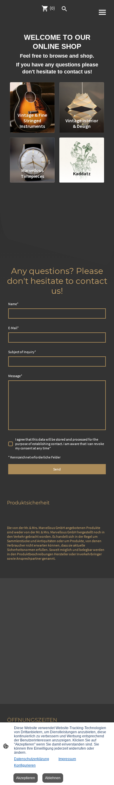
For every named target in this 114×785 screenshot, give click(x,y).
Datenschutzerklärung (31, 759)
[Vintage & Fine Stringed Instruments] (32, 96)
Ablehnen (53, 778)
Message (15, 376)
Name (13, 304)
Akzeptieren (25, 778)
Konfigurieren (25, 765)
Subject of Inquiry (22, 352)
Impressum (67, 759)
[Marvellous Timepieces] (32, 151)
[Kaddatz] (81, 151)
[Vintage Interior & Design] (81, 96)
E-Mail (13, 328)
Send (57, 469)
